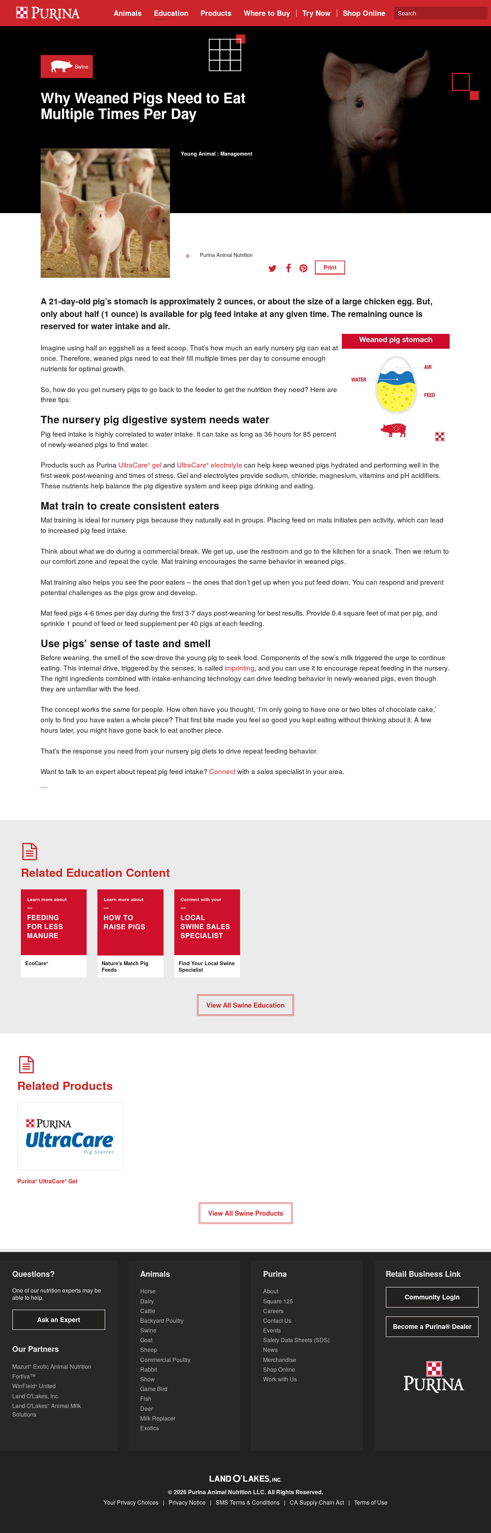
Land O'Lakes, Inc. (35, 1396)
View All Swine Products (245, 1213)
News (270, 1349)
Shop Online (364, 13)
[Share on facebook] (291, 269)
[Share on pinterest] (306, 269)
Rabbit (148, 1369)
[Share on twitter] (275, 269)
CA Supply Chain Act (317, 1502)
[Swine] (60, 66)
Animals (128, 13)
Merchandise (279, 1359)
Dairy (147, 1301)
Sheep (148, 1349)
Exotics (149, 1428)
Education (171, 13)
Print (329, 267)
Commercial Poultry (165, 1359)
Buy (267, 13)
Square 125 (278, 1301)
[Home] (61, 13)
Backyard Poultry (162, 1320)
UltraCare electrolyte (209, 464)
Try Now (316, 13)
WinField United (34, 1386)
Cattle (147, 1311)
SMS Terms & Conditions (248, 1502)
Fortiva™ (24, 1376)
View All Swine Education (245, 1005)
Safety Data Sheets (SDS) (296, 1340)
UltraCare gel (139, 464)
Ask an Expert (58, 1319)
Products (216, 13)
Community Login (432, 1297)
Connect (222, 771)
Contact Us (277, 1320)
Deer (146, 1408)
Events (272, 1330)
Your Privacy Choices (131, 1502)
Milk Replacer (157, 1418)
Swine (148, 1330)
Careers (273, 1311)
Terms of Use (370, 1502)
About (270, 1291)
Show (147, 1379)
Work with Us (280, 1379)
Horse (148, 1291)
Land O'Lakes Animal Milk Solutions (46, 1409)
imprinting (239, 667)
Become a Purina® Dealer (432, 1326)
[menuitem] (59, 13)
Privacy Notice (187, 1502)
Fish (145, 1398)
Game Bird (154, 1389)
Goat (146, 1340)
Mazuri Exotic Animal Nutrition (51, 1366)
